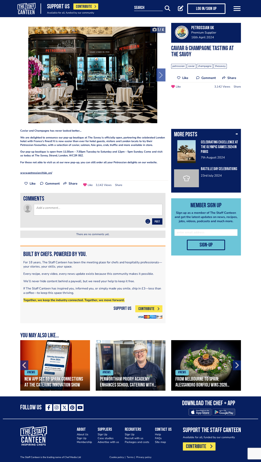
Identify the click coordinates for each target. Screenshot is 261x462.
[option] (92, 75)
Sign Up (81, 438)
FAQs (158, 438)
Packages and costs (137, 442)
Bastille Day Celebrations (219, 169)
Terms (130, 457)
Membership (84, 442)
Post (157, 221)
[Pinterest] (72, 407)
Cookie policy (116, 457)
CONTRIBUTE (84, 7)
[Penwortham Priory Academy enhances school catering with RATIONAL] (130, 365)
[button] (206, 135)
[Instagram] (56, 407)
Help (158, 434)
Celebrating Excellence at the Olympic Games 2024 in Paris (219, 147)
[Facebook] (48, 407)
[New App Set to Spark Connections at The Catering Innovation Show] (55, 365)
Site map (160, 442)
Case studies (105, 438)
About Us (82, 434)
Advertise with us (108, 442)
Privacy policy (144, 457)
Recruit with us (134, 438)
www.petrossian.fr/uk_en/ (36, 173)
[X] (64, 407)
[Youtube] (80, 407)
